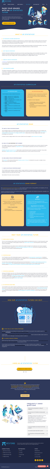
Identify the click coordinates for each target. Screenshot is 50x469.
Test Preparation (21, 448)
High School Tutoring (6, 450)
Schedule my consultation (24, 368)
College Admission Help (7, 454)
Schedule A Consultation (9, 23)
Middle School (11, 4)
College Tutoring (6, 456)
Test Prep (28, 4)
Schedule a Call (42, 466)
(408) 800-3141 (37, 450)
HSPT (20, 456)
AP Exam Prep (21, 454)
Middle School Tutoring (7, 452)
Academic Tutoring (6, 448)
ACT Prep (20, 452)
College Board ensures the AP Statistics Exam (11, 187)
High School (20, 4)
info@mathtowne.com (38, 452)
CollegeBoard (4, 61)
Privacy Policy (37, 466)
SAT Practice (36, 4)
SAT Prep (20, 450)
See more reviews (25, 395)
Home (4, 4)
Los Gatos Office (37, 456)
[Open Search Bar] (46, 4)
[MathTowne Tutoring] (6, 1)
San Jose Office (37, 454)
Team (43, 4)
